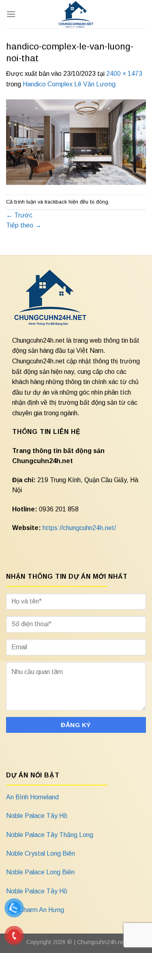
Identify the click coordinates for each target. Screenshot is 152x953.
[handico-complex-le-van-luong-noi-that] (76, 141)
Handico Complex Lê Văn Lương (69, 84)
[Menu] (11, 14)
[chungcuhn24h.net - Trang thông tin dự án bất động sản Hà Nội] (76, 14)
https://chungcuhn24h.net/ (79, 527)
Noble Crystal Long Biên (40, 853)
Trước (19, 215)
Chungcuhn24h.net (101, 942)
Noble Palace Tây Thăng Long (49, 834)
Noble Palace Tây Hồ (36, 815)
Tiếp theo (23, 225)
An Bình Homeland (32, 797)
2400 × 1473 (124, 73)
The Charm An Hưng (35, 909)
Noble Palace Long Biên (40, 872)
